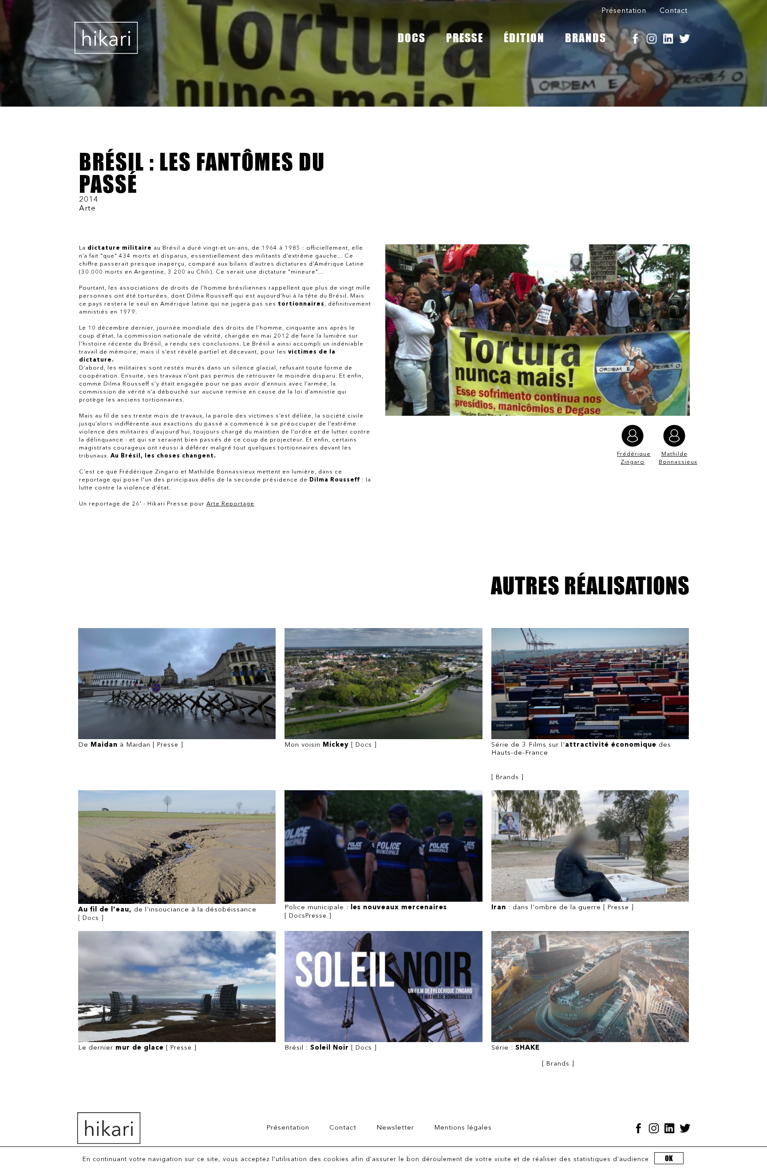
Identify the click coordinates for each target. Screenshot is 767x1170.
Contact (674, 11)
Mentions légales (463, 1128)
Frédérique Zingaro (632, 458)
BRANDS (585, 37)
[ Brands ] (581, 761)
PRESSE (464, 37)
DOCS (412, 37)
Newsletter (395, 1128)
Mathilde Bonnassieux (674, 458)
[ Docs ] (331, 745)
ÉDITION (524, 37)
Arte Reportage (230, 504)
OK (669, 1158)
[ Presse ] (130, 745)
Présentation (623, 11)
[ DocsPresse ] (366, 911)
